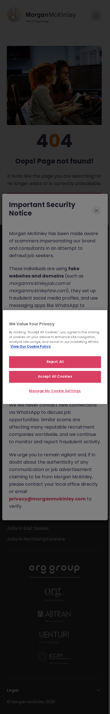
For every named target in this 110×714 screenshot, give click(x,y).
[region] (55, 357)
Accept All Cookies (55, 376)
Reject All (55, 362)
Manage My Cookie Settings (55, 391)
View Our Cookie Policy (30, 346)
